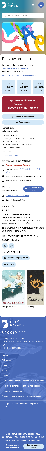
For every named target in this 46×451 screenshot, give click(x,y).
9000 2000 (14, 333)
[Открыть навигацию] (41, 5)
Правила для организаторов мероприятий (21, 396)
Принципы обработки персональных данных (23, 381)
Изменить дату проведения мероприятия (19, 75)
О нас (4, 365)
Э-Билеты (6, 360)
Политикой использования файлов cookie (23, 440)
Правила (6, 376)
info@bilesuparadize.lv (12, 348)
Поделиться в (24, 122)
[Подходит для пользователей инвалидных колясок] (5, 246)
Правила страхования (12, 391)
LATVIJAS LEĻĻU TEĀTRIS (17, 196)
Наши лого (7, 371)
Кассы (5, 355)
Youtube (10, 264)
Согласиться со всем (33, 446)
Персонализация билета (18, 165)
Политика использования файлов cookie (21, 386)
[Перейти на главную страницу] (10, 5)
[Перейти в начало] (14, 324)
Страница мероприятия (17, 258)
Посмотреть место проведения (15, 68)
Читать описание (10, 156)
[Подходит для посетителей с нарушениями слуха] (11, 246)
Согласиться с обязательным (12, 446)
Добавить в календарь (24, 116)
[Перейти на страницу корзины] (29, 5)
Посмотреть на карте (35, 189)
